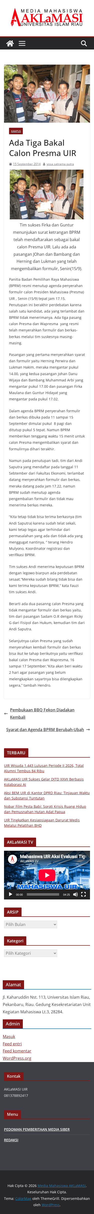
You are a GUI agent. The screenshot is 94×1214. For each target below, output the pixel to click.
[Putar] (10, 894)
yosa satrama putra (60, 164)
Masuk (9, 1036)
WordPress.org (17, 1058)
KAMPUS (16, 131)
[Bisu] (75, 894)
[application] (47, 875)
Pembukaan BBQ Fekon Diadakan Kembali (42, 713)
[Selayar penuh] (83, 894)
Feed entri (12, 1044)
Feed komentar (17, 1051)
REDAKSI (11, 1140)
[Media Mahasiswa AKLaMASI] (10, 43)
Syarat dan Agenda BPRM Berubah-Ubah (45, 729)
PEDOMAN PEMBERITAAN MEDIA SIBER (37, 1129)
